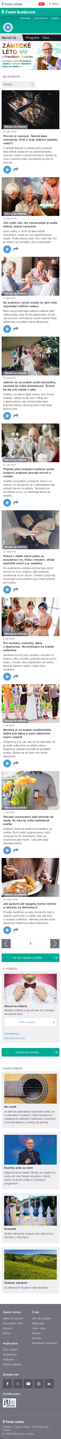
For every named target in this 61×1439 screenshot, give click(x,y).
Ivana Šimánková (14, 1038)
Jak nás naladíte (41, 1318)
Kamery (55, 18)
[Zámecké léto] (30, 55)
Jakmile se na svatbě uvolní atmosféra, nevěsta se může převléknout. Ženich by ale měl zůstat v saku (29, 386)
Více (47, 38)
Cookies (7, 1427)
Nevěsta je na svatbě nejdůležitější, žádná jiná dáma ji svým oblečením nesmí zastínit (27, 733)
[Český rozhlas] (12, 4)
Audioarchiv (41, 18)
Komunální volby (13, 1323)
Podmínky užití (40, 1427)
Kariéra (36, 1333)
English (7, 1430)
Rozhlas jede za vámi (18, 1167)
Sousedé (10, 1228)
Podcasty (8, 1359)
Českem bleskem (16, 1282)
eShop (7, 1333)
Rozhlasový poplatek (44, 1343)
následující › (54, 943)
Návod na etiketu (15, 1006)
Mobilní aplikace (12, 1364)
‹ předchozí (6, 943)
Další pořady (13, 1068)
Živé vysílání (10, 1349)
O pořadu (10, 968)
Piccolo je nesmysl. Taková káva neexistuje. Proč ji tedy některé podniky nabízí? (30, 139)
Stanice (7, 1328)
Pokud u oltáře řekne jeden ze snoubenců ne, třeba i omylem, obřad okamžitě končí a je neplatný (28, 559)
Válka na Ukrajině (13, 1318)
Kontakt (36, 1338)
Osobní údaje (22, 1427)
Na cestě (10, 1106)
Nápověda (38, 1323)
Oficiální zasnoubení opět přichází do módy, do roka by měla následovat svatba (28, 820)
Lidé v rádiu (39, 1328)
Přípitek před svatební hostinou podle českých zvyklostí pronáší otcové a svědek (28, 472)
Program (25, 18)
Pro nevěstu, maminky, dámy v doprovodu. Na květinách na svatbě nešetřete (28, 646)
